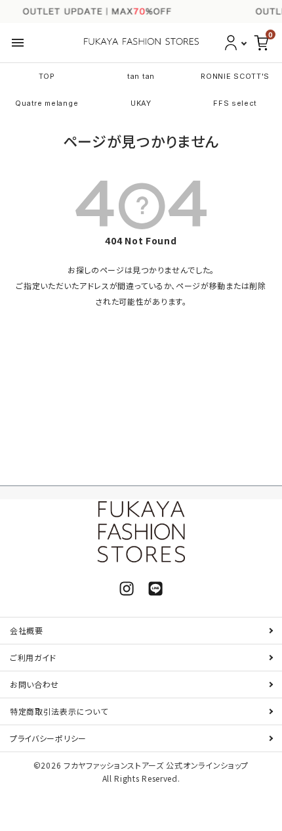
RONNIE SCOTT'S (235, 76)
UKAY (141, 103)
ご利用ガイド (33, 657)
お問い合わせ (34, 684)
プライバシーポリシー (48, 738)
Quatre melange (46, 103)
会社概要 (26, 630)
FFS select (235, 103)
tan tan (141, 76)
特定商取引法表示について (59, 711)
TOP (47, 76)
